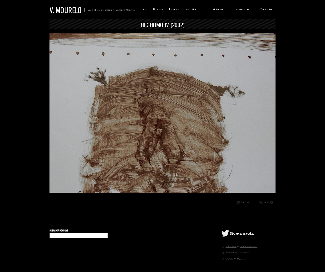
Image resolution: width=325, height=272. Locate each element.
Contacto (266, 9)
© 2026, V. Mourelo (236, 258)
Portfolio (190, 9)
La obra (174, 9)
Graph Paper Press (248, 246)
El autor (158, 9)
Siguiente (263, 202)
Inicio (143, 9)
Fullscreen (231, 246)
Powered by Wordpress (237, 252)
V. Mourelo (65, 10)
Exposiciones (215, 9)
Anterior (245, 202)
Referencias (241, 9)
